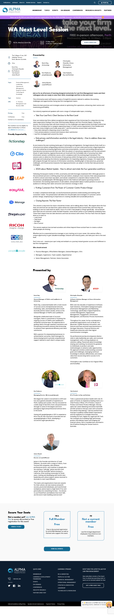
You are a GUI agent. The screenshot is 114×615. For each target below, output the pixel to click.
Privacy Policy (61, 604)
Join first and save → (16, 129)
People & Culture (64, 577)
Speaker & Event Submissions (36, 604)
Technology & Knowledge (67, 590)
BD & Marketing (63, 574)
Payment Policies (50, 604)
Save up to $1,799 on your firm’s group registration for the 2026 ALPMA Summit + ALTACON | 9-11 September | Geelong (55, 17)
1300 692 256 (17, 579)
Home (10, 25)
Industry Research (39, 590)
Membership (37, 574)
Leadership (61, 588)
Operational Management (67, 582)
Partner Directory (39, 593)
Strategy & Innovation (66, 585)
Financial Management (66, 579)
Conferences (37, 587)
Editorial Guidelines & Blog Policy (17, 604)
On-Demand (37, 584)
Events (15, 25)
